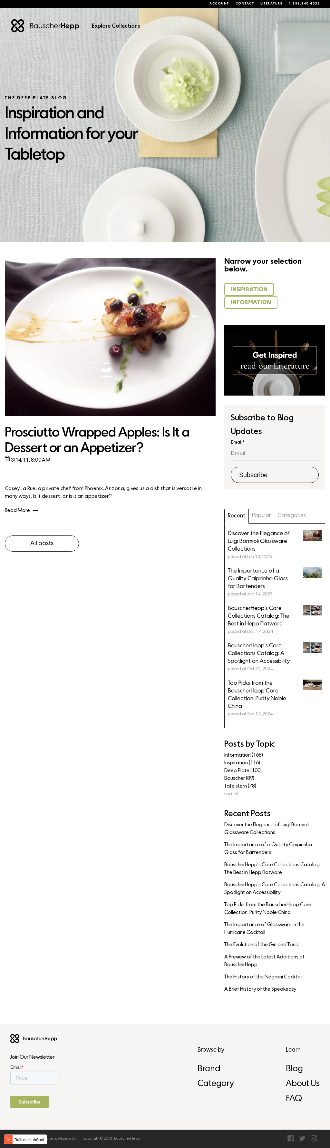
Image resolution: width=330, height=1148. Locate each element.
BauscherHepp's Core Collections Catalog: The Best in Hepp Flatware (272, 868)
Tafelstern (240, 786)
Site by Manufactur (62, 1139)
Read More (17, 510)
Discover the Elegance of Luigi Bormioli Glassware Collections (266, 828)
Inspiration (242, 763)
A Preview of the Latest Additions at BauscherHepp (264, 961)
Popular (261, 516)
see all (231, 794)
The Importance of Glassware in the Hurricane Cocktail (264, 928)
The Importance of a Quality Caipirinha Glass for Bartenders (268, 848)
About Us (303, 1084)
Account (219, 3)
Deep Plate (243, 770)
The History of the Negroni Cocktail (263, 977)
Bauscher (239, 778)
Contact (245, 3)
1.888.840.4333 (304, 3)
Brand (209, 1069)
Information (243, 755)
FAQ (294, 1099)
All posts (41, 543)
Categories (291, 516)
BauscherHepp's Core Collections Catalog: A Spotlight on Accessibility (274, 888)
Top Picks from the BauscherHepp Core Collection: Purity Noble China (267, 908)
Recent (236, 516)
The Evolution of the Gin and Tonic (261, 944)
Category (216, 1084)
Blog (294, 1069)
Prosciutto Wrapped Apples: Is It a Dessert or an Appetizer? (97, 441)
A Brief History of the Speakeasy (260, 989)
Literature (271, 3)
